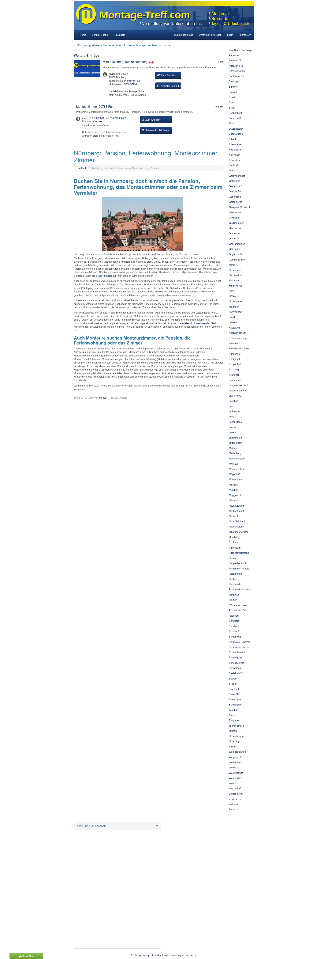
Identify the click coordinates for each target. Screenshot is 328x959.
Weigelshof (235, 757)
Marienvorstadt (237, 458)
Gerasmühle (235, 202)
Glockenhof (235, 228)
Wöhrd (232, 783)
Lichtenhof (234, 411)
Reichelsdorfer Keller (240, 589)
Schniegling (235, 657)
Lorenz (232, 432)
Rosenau (234, 615)
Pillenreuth (234, 547)
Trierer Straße (236, 725)
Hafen (232, 264)
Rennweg (234, 594)
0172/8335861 (96, 118)
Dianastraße (235, 118)
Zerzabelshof (236, 793)
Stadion (233, 683)
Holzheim (234, 306)
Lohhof (232, 427)
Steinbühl (234, 694)
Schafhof (234, 631)
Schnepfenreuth (237, 652)
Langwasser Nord (238, 385)
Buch (232, 107)
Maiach (233, 448)
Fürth (88, 258)
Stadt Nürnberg (104, 275)
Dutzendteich (236, 128)
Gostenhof (234, 233)
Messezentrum (237, 469)
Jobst (232, 317)
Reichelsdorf (236, 584)
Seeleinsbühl (236, 673)
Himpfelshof (235, 285)
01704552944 (131, 84)
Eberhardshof (236, 133)
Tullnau (233, 731)
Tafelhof (233, 710)
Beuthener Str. (237, 76)
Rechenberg (235, 573)
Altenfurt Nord (236, 60)
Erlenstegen (235, 144)
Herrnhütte (234, 280)
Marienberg (235, 453)
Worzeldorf (235, 788)
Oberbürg (234, 537)
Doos (232, 123)
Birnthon (233, 86)
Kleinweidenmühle (239, 348)
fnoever (103, 397)
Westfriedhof (236, 772)
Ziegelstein (235, 799)
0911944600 (133, 80)
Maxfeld (233, 464)
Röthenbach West (238, 605)
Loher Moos (235, 422)
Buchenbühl (235, 113)
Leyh (231, 406)
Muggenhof (235, 495)
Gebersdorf (235, 196)
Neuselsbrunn (236, 526)
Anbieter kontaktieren (170, 86)
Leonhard (234, 401)
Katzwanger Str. (237, 332)
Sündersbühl (236, 704)
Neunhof (233, 516)
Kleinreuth (234, 343)
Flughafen (234, 160)
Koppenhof (235, 364)
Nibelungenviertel (238, 532)
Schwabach (113, 258)
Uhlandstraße (236, 736)
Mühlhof (233, 490)
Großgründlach (237, 243)
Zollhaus (233, 804)
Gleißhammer (236, 223)
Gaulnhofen (235, 191)
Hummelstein (236, 312)
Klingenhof (234, 354)
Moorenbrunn (236, 479)
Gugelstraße (235, 254)
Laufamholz (235, 395)
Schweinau (235, 668)
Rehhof (233, 579)
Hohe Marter (235, 301)
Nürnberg (125, 261)
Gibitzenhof (235, 212)
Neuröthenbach (237, 521)
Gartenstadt (235, 186)
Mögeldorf (234, 474)
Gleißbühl (234, 217)
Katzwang (234, 327)
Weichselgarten (237, 751)
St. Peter (234, 542)
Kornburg (234, 369)
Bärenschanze (237, 71)
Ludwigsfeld (235, 437)
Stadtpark (234, 689)
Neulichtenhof (236, 511)
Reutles (233, 600)
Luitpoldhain (235, 442)
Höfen (232, 291)
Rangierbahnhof (237, 563)
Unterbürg (234, 741)
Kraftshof (234, 374)
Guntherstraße (237, 259)
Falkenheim (235, 149)
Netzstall (234, 500)
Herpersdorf (235, 275)
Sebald (233, 678)
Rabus (232, 558)
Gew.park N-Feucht (239, 207)
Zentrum (233, 809)
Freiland (233, 165)
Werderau (234, 767)
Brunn (232, 102)
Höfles (232, 296)
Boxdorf (233, 97)
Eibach (233, 139)
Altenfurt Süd (236, 65)
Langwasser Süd (238, 390)
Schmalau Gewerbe (239, 642)
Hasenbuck (235, 270)
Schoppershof (236, 662)
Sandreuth (234, 626)
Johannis (234, 322)
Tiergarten (234, 720)
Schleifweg (235, 636)
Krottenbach (235, 380)
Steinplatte (235, 699)
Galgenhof (234, 181)
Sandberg (234, 620)
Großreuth (234, 249)
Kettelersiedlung (238, 338)
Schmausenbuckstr (239, 647)
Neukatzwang (236, 505)
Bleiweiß (233, 92)
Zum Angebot (168, 75)
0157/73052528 (118, 118)
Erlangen (97, 258)
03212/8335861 (95, 121)
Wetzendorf (235, 778)
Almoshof (234, 55)
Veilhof (232, 746)
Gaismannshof (237, 175)
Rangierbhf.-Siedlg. (239, 568)
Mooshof (233, 484)
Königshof (234, 359)
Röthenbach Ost (238, 610)
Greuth (232, 238)
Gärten (232, 170)
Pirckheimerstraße (239, 552)
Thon (231, 715)
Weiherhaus (235, 762)
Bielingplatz (235, 81)
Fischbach (234, 154)
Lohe (231, 416)
